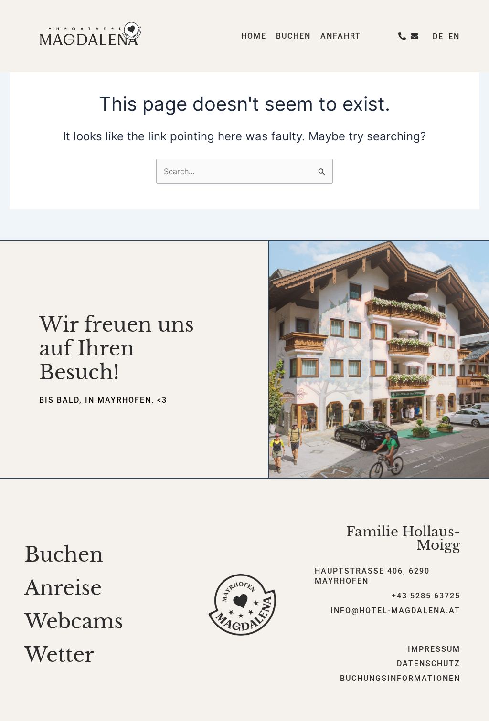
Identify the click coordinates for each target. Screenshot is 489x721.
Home (253, 36)
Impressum (434, 649)
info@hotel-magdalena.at (395, 610)
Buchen (293, 36)
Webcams (73, 621)
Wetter (59, 654)
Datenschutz (428, 663)
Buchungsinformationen (400, 678)
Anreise (63, 587)
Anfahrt (340, 36)
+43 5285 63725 (426, 595)
